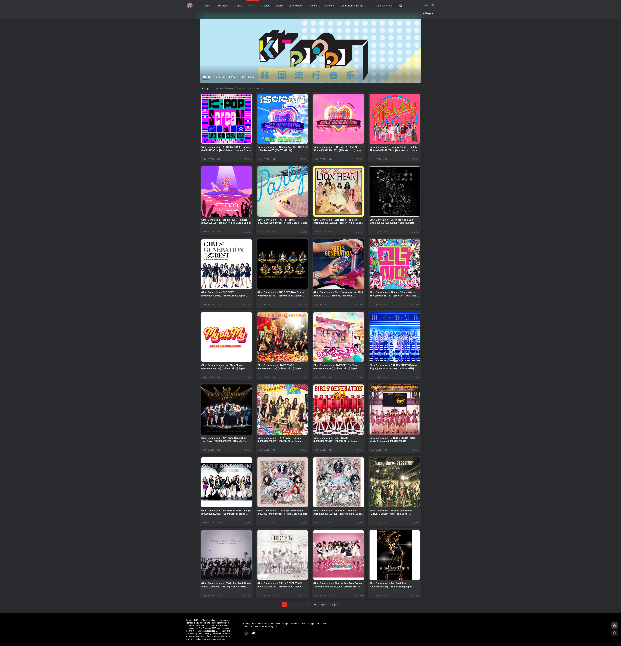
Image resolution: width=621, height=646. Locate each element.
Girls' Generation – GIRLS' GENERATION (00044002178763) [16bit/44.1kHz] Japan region (279, 586)
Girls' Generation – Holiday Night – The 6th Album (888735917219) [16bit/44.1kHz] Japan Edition (394, 150)
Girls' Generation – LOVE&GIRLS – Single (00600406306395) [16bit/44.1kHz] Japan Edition (336, 368)
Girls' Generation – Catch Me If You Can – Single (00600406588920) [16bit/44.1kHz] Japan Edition (392, 223)
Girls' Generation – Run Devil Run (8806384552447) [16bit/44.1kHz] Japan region (391, 586)
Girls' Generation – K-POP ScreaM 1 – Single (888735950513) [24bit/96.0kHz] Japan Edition (226, 148)
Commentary (256, 88)
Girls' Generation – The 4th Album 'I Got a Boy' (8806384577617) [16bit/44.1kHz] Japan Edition (394, 295)
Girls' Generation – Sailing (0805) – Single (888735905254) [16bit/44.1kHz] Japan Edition (226, 221)
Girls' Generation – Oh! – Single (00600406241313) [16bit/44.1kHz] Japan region (335, 441)
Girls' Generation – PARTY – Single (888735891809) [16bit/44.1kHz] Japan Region (282, 221)
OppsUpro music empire (294, 623)
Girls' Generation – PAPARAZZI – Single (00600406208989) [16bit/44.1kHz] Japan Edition (279, 441)
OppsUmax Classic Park (268, 623)
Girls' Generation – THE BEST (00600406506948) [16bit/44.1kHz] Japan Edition (223, 295)
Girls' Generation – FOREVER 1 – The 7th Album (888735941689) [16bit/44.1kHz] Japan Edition (338, 150)
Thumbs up (241, 88)
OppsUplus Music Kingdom (264, 626)
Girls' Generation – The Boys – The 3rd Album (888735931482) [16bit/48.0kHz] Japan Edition (338, 513)
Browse (229, 88)
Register (429, 13)
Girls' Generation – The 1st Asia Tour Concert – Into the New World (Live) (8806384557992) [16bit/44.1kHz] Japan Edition (338, 586)
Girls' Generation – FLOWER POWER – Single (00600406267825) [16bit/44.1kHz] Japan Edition (226, 513)
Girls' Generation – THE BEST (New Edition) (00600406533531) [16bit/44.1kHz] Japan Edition (281, 295)
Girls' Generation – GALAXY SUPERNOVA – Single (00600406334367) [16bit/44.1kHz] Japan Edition (393, 368)
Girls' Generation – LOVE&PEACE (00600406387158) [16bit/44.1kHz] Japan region (279, 368)
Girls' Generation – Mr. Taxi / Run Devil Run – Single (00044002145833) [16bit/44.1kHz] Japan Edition (226, 586)
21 (308, 604)
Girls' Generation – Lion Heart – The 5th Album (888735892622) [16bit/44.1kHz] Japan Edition (338, 223)
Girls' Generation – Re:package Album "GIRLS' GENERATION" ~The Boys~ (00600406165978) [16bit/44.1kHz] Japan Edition (392, 515)
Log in (420, 13)
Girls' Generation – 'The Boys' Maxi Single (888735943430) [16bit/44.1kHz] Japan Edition (282, 512)
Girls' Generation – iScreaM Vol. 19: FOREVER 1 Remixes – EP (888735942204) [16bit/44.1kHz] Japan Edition (282, 150)
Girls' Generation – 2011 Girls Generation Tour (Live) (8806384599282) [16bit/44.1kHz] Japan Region (225, 441)
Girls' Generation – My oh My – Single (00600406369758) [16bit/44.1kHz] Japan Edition (223, 368)
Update (218, 88)
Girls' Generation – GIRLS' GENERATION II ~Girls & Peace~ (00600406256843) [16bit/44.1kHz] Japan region (393, 441)
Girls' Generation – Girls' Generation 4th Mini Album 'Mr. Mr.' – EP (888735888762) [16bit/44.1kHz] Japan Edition (338, 295)
